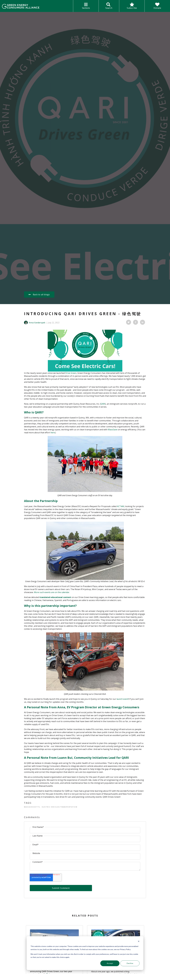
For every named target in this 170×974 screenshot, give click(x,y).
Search (108, 8)
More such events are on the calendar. (52, 592)
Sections (86, 8)
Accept (110, 963)
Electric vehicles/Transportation (59, 807)
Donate (157, 8)
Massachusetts (32, 807)
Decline (130, 963)
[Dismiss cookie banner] (139, 941)
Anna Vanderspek (37, 322)
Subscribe (132, 8)
